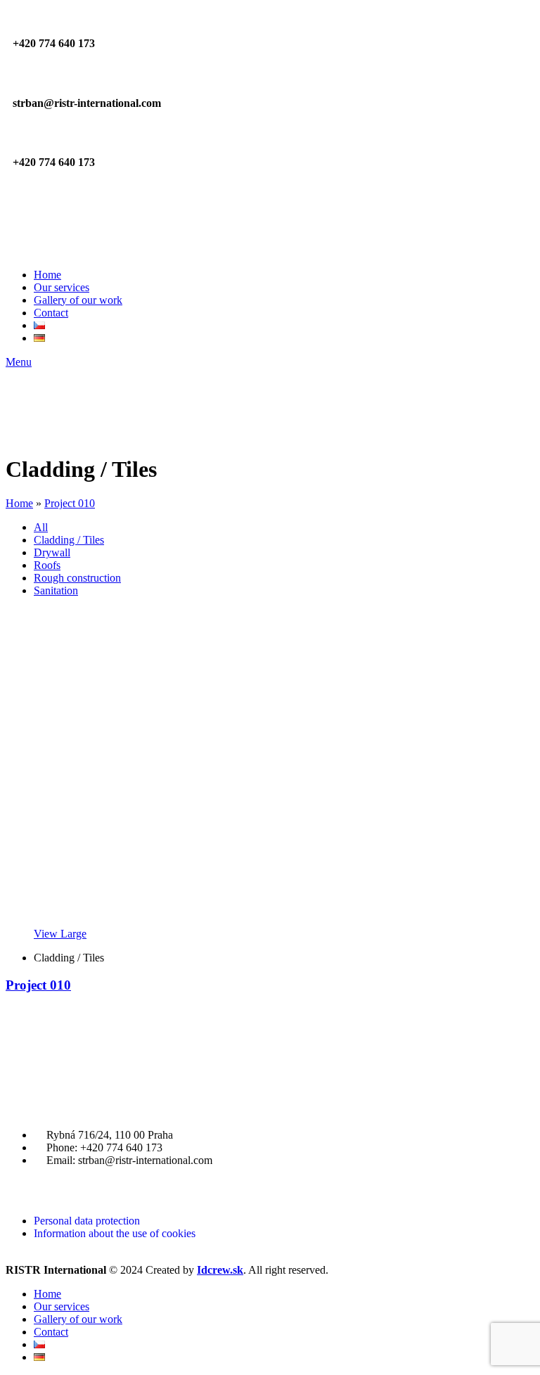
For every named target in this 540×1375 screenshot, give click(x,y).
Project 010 (69, 503)
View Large (60, 934)
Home (19, 503)
